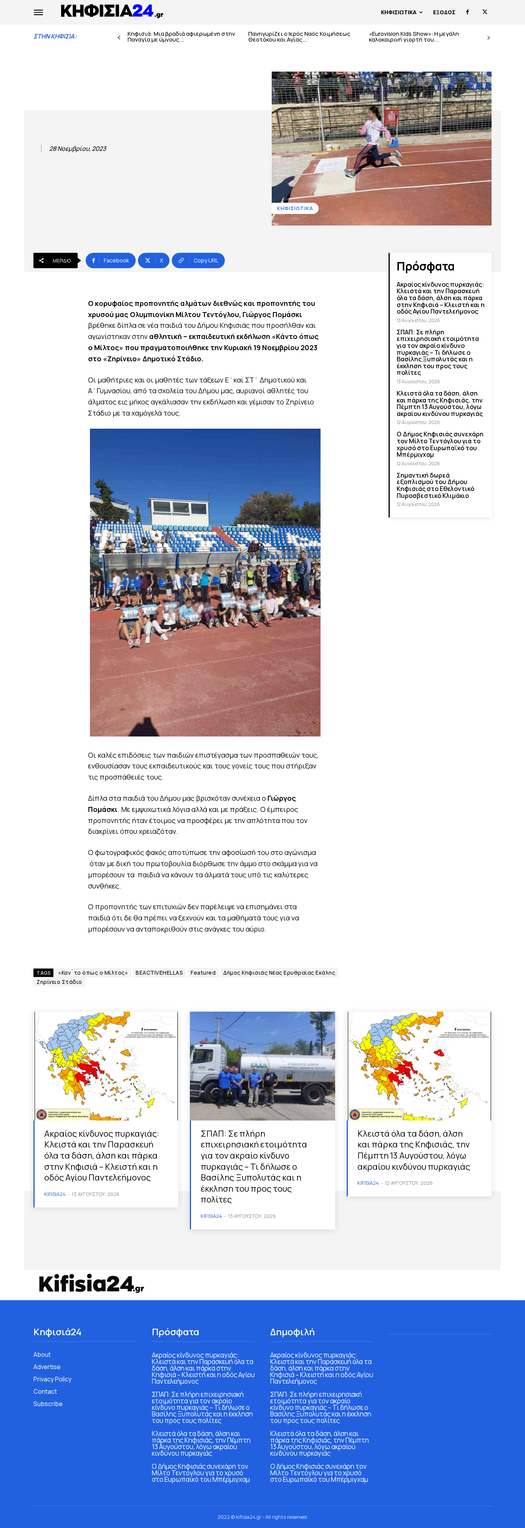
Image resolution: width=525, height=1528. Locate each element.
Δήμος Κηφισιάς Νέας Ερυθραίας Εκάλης (279, 972)
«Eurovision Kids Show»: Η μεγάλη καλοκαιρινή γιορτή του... (414, 36)
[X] (485, 12)
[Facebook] (467, 12)
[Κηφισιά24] (91, 1283)
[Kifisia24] (112, 10)
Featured (203, 972)
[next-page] (488, 38)
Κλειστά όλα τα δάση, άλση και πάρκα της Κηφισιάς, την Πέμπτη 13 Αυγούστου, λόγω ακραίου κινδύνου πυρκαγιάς (440, 403)
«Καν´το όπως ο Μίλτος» (93, 972)
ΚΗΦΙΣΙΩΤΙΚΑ (295, 208)
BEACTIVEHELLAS (159, 972)
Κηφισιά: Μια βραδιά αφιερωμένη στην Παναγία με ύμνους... (181, 36)
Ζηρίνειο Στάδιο (59, 981)
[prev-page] (119, 38)
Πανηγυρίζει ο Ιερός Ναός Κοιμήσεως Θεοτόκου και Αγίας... (299, 36)
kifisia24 (55, 1194)
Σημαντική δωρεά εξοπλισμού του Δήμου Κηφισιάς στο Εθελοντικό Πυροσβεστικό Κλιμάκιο (435, 485)
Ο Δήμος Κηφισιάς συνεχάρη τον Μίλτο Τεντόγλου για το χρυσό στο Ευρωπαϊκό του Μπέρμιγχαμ (440, 444)
